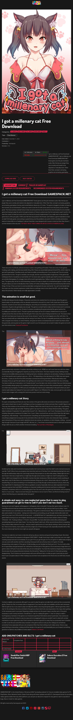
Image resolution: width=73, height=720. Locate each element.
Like (46, 152)
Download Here (10, 178)
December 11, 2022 (14, 139)
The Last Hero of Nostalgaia (45, 425)
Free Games (11, 135)
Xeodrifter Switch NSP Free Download (20, 656)
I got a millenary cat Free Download (26, 123)
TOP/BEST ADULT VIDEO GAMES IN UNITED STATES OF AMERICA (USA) (42, 223)
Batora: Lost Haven (38, 629)
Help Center (27, 178)
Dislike (28, 155)
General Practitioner (22, 325)
